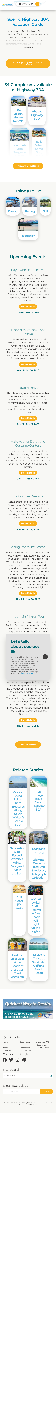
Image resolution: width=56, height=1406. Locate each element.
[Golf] (45, 202)
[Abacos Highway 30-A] (37, 101)
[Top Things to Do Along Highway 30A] (38, 781)
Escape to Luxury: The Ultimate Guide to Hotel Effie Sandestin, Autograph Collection (38, 863)
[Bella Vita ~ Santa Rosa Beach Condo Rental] (39, 132)
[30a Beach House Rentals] (18, 101)
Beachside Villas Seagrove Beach (20, 150)
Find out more (27, 674)
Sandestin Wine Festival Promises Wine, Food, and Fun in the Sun (17, 860)
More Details (28, 306)
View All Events (28, 744)
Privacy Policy (42, 1048)
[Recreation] (28, 224)
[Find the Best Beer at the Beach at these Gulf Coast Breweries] (17, 944)
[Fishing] (29, 202)
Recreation (28, 235)
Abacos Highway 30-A (37, 115)
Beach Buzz (25, 1042)
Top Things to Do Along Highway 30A (38, 800)
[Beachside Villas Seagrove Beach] (19, 134)
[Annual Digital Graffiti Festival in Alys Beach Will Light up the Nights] (35, 890)
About (5, 1048)
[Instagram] (18, 1060)
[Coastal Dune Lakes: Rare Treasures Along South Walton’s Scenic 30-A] (18, 782)
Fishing (30, 211)
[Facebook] (5, 1060)
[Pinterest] (24, 1060)
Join (47, 1091)
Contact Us (25, 1048)
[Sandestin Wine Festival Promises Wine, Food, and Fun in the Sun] (17, 837)
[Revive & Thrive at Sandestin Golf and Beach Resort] (38, 944)
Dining (12, 211)
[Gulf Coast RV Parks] (19, 889)
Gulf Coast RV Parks (19, 902)
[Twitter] (11, 1060)
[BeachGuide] (7, 4)
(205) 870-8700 (26, 1051)
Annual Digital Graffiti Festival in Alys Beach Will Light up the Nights (36, 915)
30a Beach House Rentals (18, 115)
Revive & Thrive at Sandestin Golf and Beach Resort (38, 964)
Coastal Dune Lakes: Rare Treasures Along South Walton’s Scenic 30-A (18, 808)
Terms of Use (8, 1051)
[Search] (51, 1076)
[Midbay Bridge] (28, 1009)
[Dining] (13, 202)
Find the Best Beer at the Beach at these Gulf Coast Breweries (17, 965)
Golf (45, 211)
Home (5, 1042)
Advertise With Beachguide (43, 1043)
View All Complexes (28, 166)
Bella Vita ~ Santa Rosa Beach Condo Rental (39, 152)
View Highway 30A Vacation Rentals (28, 63)
